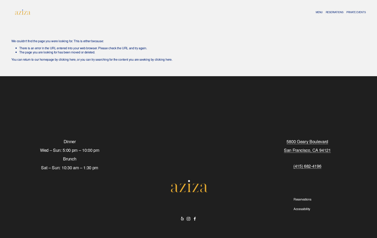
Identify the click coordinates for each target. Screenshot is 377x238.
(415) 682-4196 (307, 166)
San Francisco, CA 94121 (307, 150)
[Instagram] (188, 219)
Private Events (356, 12)
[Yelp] (182, 219)
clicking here (67, 59)
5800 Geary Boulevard (307, 141)
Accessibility (302, 209)
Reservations (334, 12)
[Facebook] (195, 219)
